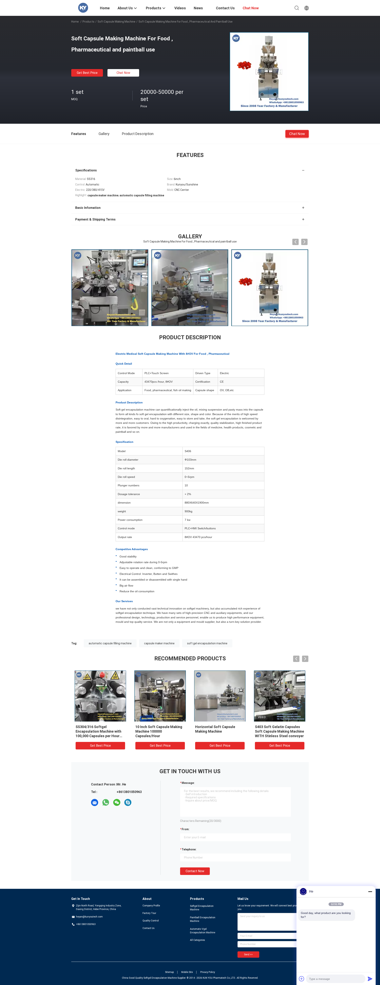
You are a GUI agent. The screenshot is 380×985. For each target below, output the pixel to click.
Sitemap (169, 972)
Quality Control (150, 920)
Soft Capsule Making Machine (116, 21)
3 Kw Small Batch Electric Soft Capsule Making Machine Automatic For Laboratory (160, 731)
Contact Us (148, 928)
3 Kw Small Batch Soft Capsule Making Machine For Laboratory (99, 731)
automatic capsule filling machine (110, 643)
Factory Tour (149, 913)
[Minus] (370, 891)
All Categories (197, 940)
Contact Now (195, 871)
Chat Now (123, 73)
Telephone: (189, 849)
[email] (94, 802)
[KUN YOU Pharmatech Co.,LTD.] (83, 7)
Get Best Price (87, 73)
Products (88, 21)
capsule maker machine (159, 643)
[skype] (127, 802)
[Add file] (301, 978)
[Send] (370, 978)
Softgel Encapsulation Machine (202, 908)
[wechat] (116, 802)
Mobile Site (187, 972)
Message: (188, 782)
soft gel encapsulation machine (207, 643)
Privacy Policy (207, 972)
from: (185, 829)
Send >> (248, 954)
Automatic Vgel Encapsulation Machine (202, 931)
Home (75, 21)
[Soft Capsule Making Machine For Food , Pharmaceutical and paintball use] (269, 71)
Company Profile (151, 905)
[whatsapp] (105, 802)
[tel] (138, 802)
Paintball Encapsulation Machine (202, 919)
